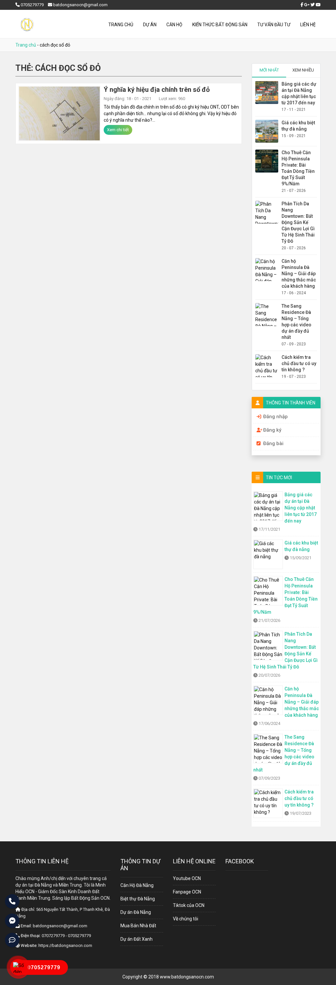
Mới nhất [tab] (269, 70)
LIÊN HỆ (308, 24)
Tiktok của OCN (188, 905)
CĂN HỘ (174, 24)
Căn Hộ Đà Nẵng (137, 885)
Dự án (150, 24)
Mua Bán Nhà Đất (138, 925)
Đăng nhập (275, 417)
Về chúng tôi (185, 918)
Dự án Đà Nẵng (135, 912)
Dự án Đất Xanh (136, 939)
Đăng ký (272, 430)
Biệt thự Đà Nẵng (137, 898)
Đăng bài (273, 443)
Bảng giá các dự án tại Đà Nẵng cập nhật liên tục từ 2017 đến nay (300, 507)
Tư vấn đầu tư (273, 24)
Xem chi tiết (118, 129)
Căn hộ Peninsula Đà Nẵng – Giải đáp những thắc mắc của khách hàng (299, 273)
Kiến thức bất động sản (219, 24)
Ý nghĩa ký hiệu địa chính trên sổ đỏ (157, 89)
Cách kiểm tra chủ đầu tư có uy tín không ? (299, 363)
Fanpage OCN (187, 891)
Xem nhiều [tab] (303, 70)
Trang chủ (120, 24)
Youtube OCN (187, 878)
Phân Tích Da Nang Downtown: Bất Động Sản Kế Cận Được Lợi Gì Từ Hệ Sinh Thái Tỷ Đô (298, 222)
